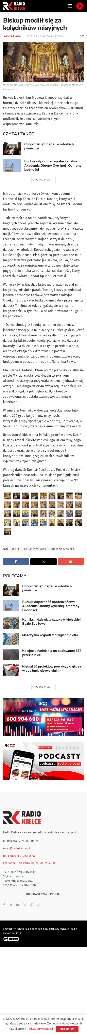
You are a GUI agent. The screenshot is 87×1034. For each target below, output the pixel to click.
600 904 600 (47, 863)
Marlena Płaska (12, 36)
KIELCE (16, 549)
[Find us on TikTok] (38, 905)
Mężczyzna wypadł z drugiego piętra (50, 635)
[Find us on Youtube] (17, 905)
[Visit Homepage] (15, 6)
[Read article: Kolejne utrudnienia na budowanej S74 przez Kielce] (11, 654)
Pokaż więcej (43, 179)
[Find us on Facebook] (4, 905)
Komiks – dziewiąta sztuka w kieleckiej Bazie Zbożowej (51, 621)
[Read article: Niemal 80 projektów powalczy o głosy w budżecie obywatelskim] (11, 670)
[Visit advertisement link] (43, 717)
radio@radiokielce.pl (16, 848)
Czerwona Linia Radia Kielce (21, 863)
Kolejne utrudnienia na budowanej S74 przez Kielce (51, 652)
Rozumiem (67, 1028)
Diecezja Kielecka (62, 549)
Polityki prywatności (40, 1029)
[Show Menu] (70, 6)
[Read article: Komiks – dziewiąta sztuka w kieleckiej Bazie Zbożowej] (11, 623)
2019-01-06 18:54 (36, 36)
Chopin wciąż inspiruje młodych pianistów (49, 146)
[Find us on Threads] (31, 905)
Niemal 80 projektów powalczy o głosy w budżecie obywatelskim (51, 668)
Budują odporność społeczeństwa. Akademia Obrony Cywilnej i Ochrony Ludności (53, 165)
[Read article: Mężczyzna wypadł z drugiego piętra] (11, 639)
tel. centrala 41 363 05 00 (19, 856)
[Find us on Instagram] (10, 905)
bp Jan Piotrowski (35, 549)
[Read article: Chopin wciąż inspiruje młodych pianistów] (12, 148)
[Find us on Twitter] (24, 905)
